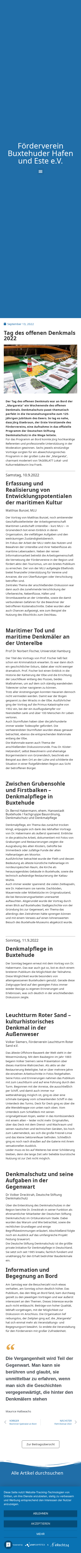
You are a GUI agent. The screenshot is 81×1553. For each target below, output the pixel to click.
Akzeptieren (40, 1523)
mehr (41, 1534)
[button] (40, 171)
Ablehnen (40, 1513)
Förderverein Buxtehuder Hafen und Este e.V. (40, 153)
